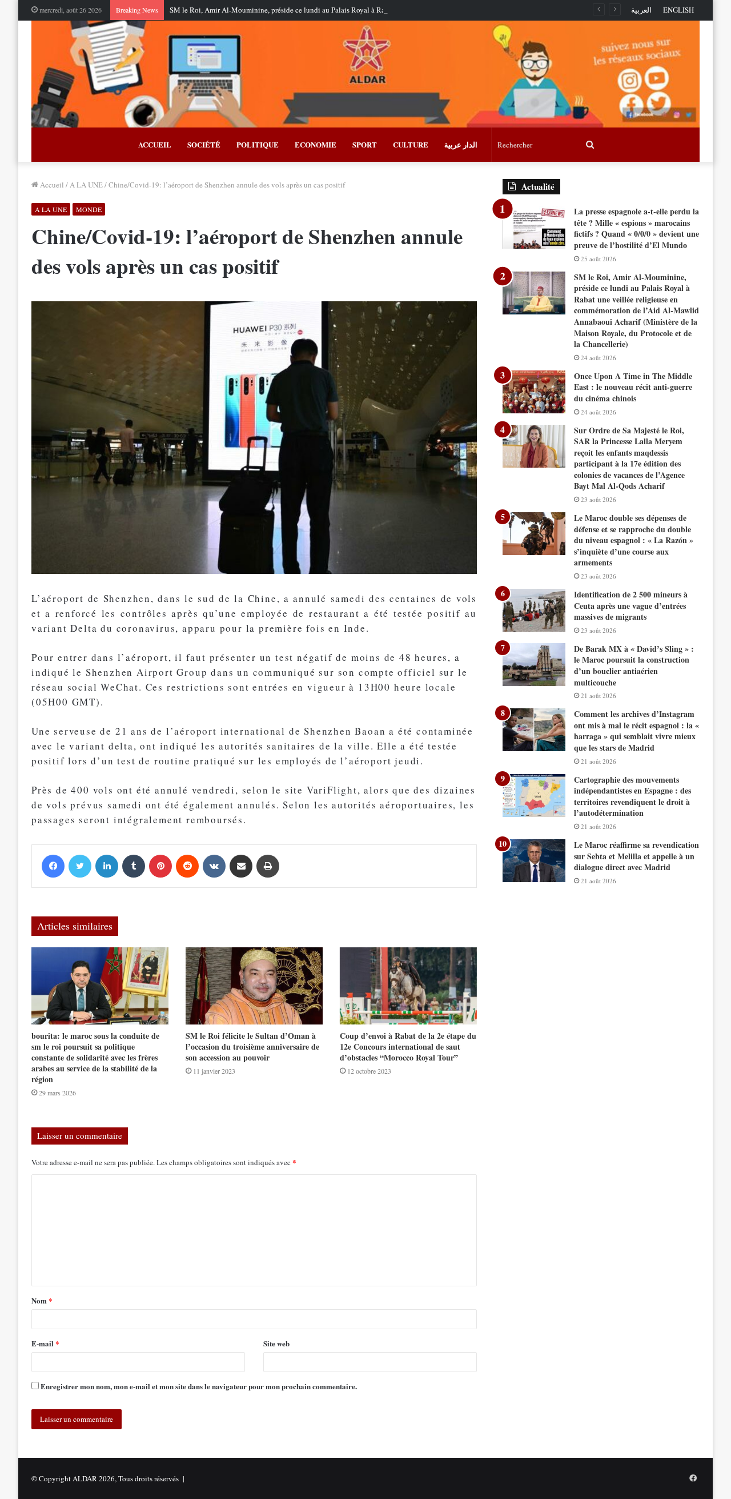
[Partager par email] (241, 866)
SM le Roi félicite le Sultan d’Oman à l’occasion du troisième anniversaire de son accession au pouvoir (252, 1046)
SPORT (364, 144)
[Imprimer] (267, 866)
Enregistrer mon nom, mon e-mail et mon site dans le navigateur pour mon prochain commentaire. (199, 1386)
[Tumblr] (133, 866)
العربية (641, 10)
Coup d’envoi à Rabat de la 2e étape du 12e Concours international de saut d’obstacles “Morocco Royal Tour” (408, 1046)
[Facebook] (53, 866)
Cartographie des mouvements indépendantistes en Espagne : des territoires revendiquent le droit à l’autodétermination (632, 796)
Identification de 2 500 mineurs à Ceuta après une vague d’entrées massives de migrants (631, 605)
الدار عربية (460, 144)
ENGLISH (678, 10)
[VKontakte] (214, 866)
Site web (276, 1343)
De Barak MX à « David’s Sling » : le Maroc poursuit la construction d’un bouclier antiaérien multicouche (634, 665)
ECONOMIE (315, 144)
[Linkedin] (106, 866)
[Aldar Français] (365, 74)
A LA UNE (86, 185)
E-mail (45, 1343)
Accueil (51, 185)
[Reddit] (187, 866)
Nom (42, 1300)
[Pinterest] (160, 866)
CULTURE (410, 144)
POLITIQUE (257, 144)
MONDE (89, 209)
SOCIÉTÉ (203, 144)
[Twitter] (80, 866)
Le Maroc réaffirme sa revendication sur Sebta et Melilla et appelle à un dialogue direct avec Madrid (636, 856)
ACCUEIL (154, 144)
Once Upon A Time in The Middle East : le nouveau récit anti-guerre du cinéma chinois (633, 387)
